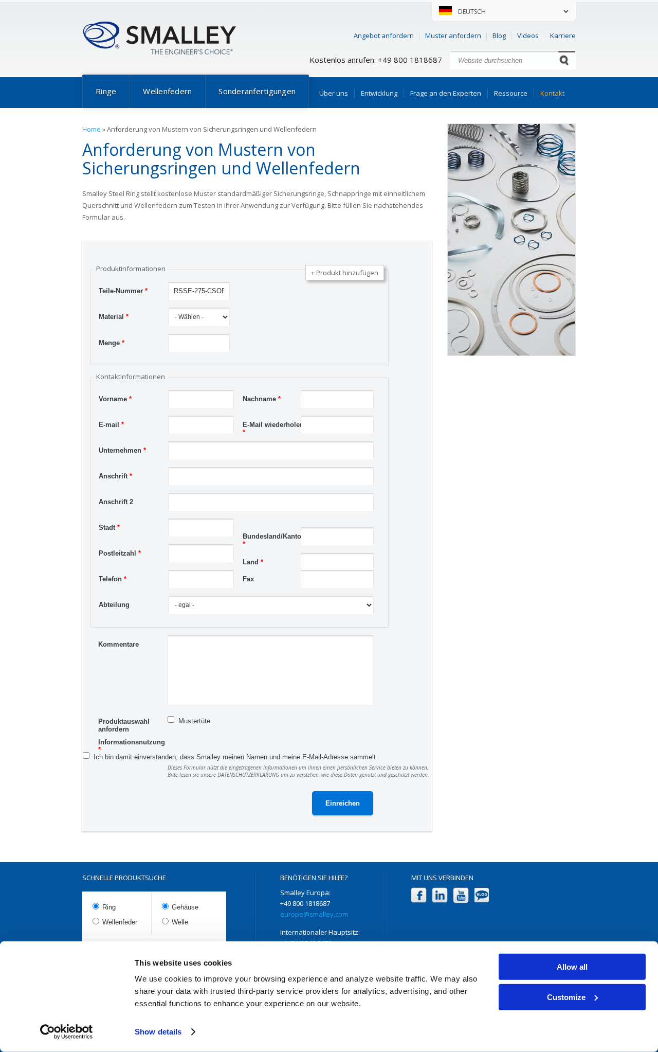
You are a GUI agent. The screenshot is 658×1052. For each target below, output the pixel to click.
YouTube (461, 895)
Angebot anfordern (384, 35)
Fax (248, 579)
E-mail (111, 425)
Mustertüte (194, 721)
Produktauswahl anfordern (124, 723)
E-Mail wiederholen (273, 426)
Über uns (333, 93)
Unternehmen (122, 450)
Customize (566, 996)
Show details (158, 1031)
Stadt (109, 527)
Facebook (419, 895)
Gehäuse (185, 907)
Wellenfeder (119, 922)
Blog (499, 35)
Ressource (510, 93)
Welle (180, 922)
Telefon (112, 579)
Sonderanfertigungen (257, 91)
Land (253, 562)
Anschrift (115, 476)
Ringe (106, 91)
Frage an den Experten (445, 93)
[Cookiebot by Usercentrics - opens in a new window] (67, 1032)
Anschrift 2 (116, 502)
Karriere (563, 35)
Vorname (115, 399)
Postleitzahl (120, 553)
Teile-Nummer (123, 291)
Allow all (572, 966)
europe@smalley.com (314, 914)
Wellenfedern (167, 91)
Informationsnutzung (131, 743)
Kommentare (118, 644)
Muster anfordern (453, 35)
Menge (111, 343)
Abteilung (114, 605)
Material (114, 316)
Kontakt (552, 93)
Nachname (262, 399)
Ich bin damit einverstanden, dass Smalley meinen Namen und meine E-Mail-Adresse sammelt (235, 757)
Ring (109, 907)
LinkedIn (440, 895)
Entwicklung (379, 93)
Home (91, 129)
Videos (528, 35)
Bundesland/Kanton (274, 537)
